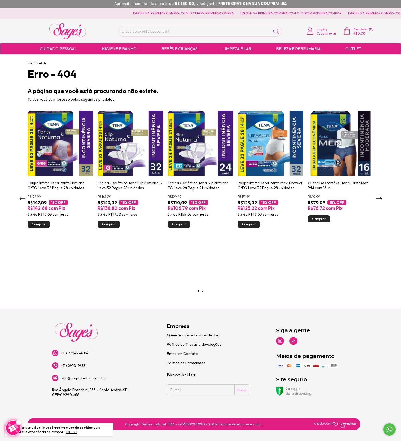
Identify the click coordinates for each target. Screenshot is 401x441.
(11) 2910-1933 (73, 365)
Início (31, 63)
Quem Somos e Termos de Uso (193, 335)
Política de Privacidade (186, 362)
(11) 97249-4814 (74, 353)
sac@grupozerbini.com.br (83, 378)
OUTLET (353, 48)
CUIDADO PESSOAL (58, 48)
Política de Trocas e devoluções (194, 344)
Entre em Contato (182, 353)
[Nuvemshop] (335, 426)
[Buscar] (276, 31)
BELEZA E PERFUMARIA (298, 48)
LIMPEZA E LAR (236, 48)
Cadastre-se (326, 33)
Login (320, 29)
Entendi (71, 432)
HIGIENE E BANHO (119, 48)
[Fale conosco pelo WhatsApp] (389, 429)
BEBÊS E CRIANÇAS (179, 48)
